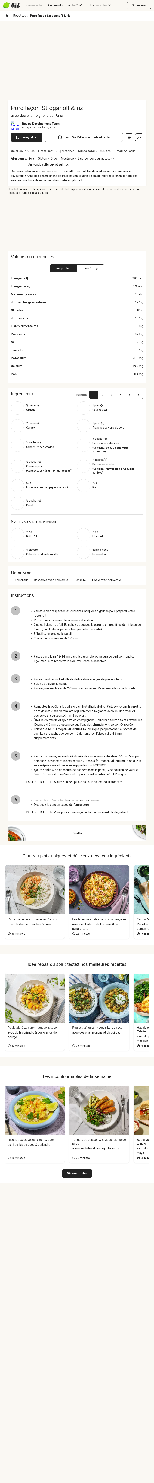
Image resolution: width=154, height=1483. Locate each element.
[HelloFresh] (11, 5)
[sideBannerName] (77, 222)
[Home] (7, 15)
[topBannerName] (77, 31)
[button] (93, 395)
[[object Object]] (129, 137)
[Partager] (139, 137)
